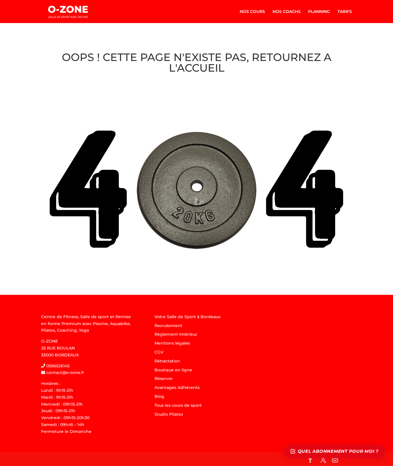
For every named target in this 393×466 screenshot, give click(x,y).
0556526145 (57, 365)
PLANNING (319, 11)
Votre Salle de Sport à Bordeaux (187, 316)
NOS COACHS (286, 11)
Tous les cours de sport (178, 405)
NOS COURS (252, 11)
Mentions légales (172, 343)
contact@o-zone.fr (64, 372)
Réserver (163, 378)
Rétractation (167, 361)
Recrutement (168, 325)
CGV (158, 352)
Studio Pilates (168, 414)
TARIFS (344, 11)
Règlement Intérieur (175, 334)
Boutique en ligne (173, 370)
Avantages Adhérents (177, 387)
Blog (159, 396)
